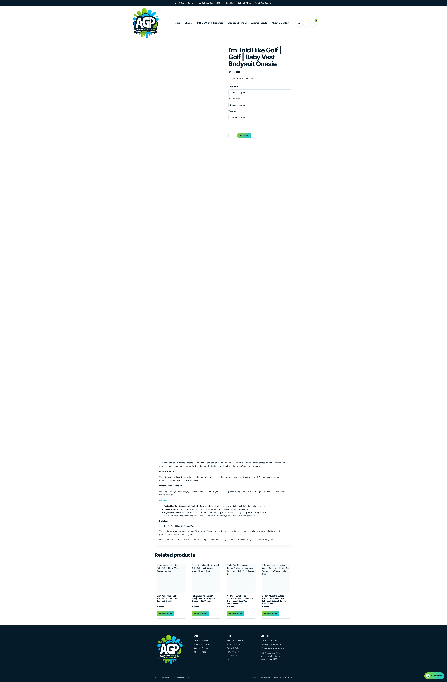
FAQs (229, 659)
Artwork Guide (259, 22)
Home (177, 22)
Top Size (232, 111)
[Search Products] (299, 23)
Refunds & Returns (235, 640)
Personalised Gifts (201, 640)
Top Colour (233, 86)
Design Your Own (201, 644)
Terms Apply (287, 677)
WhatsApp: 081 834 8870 (272, 644)
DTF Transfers (199, 652)
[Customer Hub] (306, 23)
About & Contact (280, 22)
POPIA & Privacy (274, 677)
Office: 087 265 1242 (270, 640)
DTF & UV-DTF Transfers (210, 22)
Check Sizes (250, 78)
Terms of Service (234, 644)
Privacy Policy (233, 652)
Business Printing (237, 22)
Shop (187, 22)
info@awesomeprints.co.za (272, 648)
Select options (165, 613)
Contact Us (232, 655)
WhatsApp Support (263, 3)
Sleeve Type (234, 99)
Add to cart (244, 135)
